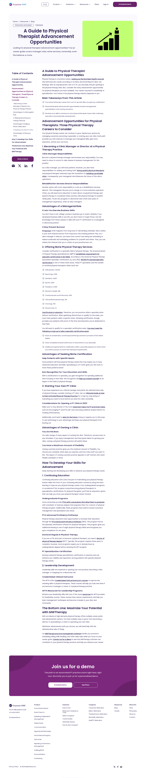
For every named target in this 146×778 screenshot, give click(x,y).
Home (15, 22)
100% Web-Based (69, 722)
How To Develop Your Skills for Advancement (22, 140)
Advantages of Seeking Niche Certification (21, 125)
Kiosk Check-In (39, 712)
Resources (24, 22)
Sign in (106, 4)
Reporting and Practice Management (42, 745)
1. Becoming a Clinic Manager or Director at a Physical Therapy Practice (22, 106)
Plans (97, 4)
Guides (116, 711)
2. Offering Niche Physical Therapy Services (21, 119)
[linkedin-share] (25, 165)
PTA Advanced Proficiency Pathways (66, 522)
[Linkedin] (121, 767)
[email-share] (13, 165)
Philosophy (133, 711)
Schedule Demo (14, 717)
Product (37, 705)
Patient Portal (38, 723)
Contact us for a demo (62, 639)
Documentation (39, 754)
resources (86, 594)
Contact (132, 717)
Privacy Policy (13, 766)
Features (66, 705)
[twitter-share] (19, 165)
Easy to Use (66, 708)
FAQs (131, 708)
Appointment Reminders (42, 731)
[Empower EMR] (18, 4)
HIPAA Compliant (68, 716)
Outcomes (38, 739)
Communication (40, 727)
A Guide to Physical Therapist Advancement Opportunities (22, 82)
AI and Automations (41, 708)
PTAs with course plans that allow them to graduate (83, 502)
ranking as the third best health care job (87, 79)
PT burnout (46, 231)
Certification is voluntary (52, 312)
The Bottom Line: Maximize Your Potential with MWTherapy (22, 149)
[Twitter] (114, 767)
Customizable (67, 719)
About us (132, 714)
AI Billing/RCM (39, 750)
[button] (57, 4)
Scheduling (38, 758)
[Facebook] (118, 767)
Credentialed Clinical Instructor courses (71, 580)
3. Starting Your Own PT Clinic (23, 130)
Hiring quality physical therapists (90, 170)
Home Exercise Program (42, 735)
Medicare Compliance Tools (70, 712)
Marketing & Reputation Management (42, 717)
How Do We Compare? (70, 725)
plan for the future (70, 417)
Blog (32, 22)
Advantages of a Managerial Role (23, 113)
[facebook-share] (32, 165)
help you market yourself (89, 379)
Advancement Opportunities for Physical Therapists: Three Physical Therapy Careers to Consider (22, 94)
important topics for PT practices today (89, 407)
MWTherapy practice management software (63, 634)
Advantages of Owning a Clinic (22, 134)
